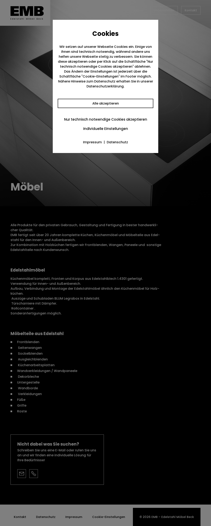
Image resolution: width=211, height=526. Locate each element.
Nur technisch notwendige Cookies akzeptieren (105, 119)
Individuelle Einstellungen (105, 128)
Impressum (92, 142)
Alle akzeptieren (105, 103)
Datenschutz (117, 142)
